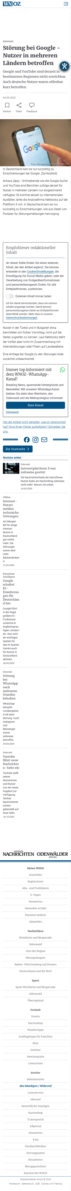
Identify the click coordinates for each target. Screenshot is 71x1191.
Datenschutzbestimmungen (21, 317)
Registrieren (35, 881)
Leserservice (36, 1092)
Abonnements (35, 1079)
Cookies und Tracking (51, 1183)
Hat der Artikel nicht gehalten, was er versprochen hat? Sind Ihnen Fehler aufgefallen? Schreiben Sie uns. (34, 426)
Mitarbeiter (35, 1159)
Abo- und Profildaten (35, 888)
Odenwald (35, 944)
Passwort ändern (35, 915)
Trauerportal (35, 1119)
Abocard (35, 1099)
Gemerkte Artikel (35, 908)
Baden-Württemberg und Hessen (35, 964)
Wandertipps (35, 1029)
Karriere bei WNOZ (35, 1173)
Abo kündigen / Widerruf (35, 1086)
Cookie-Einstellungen (40, 271)
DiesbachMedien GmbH (35, 1179)
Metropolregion (35, 957)
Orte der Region (35, 951)
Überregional (35, 1000)
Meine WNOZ (35, 868)
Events (35, 1016)
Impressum (12, 412)
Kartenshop (35, 1023)
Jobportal (35, 1126)
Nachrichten (36, 931)
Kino (35, 1043)
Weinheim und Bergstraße (35, 937)
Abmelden (35, 921)
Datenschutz (28, 1183)
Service (35, 1072)
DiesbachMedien (35, 1146)
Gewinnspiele (35, 1056)
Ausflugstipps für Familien (35, 1036)
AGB (37, 1183)
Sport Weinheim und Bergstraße (35, 987)
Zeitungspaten (35, 1153)
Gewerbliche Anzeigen (35, 1106)
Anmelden (35, 874)
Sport (35, 980)
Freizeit (35, 1010)
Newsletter (36, 901)
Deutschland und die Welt (35, 971)
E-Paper (35, 895)
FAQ (35, 1139)
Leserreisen (35, 1063)
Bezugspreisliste (35, 1166)
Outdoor (35, 1050)
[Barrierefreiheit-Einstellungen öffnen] (64, 66)
